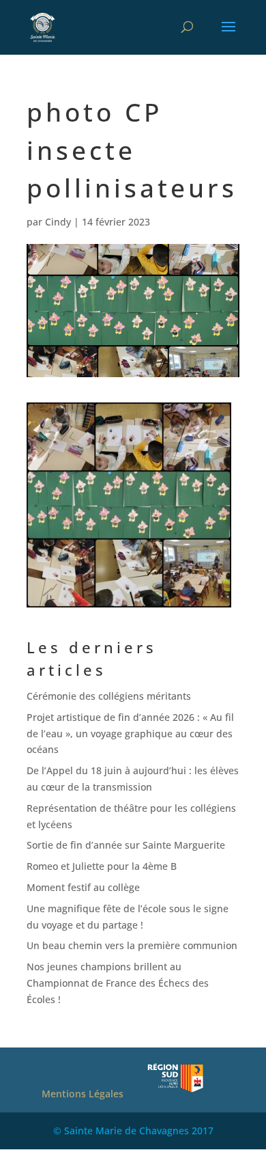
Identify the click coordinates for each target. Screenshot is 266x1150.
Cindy (58, 221)
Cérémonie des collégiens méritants (109, 695)
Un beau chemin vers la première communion (132, 945)
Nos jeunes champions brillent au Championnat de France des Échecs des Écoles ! (118, 983)
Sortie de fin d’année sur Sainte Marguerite (126, 844)
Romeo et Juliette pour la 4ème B (102, 866)
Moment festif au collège (83, 887)
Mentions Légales (82, 1093)
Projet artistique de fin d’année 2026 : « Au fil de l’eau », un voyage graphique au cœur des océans (130, 733)
